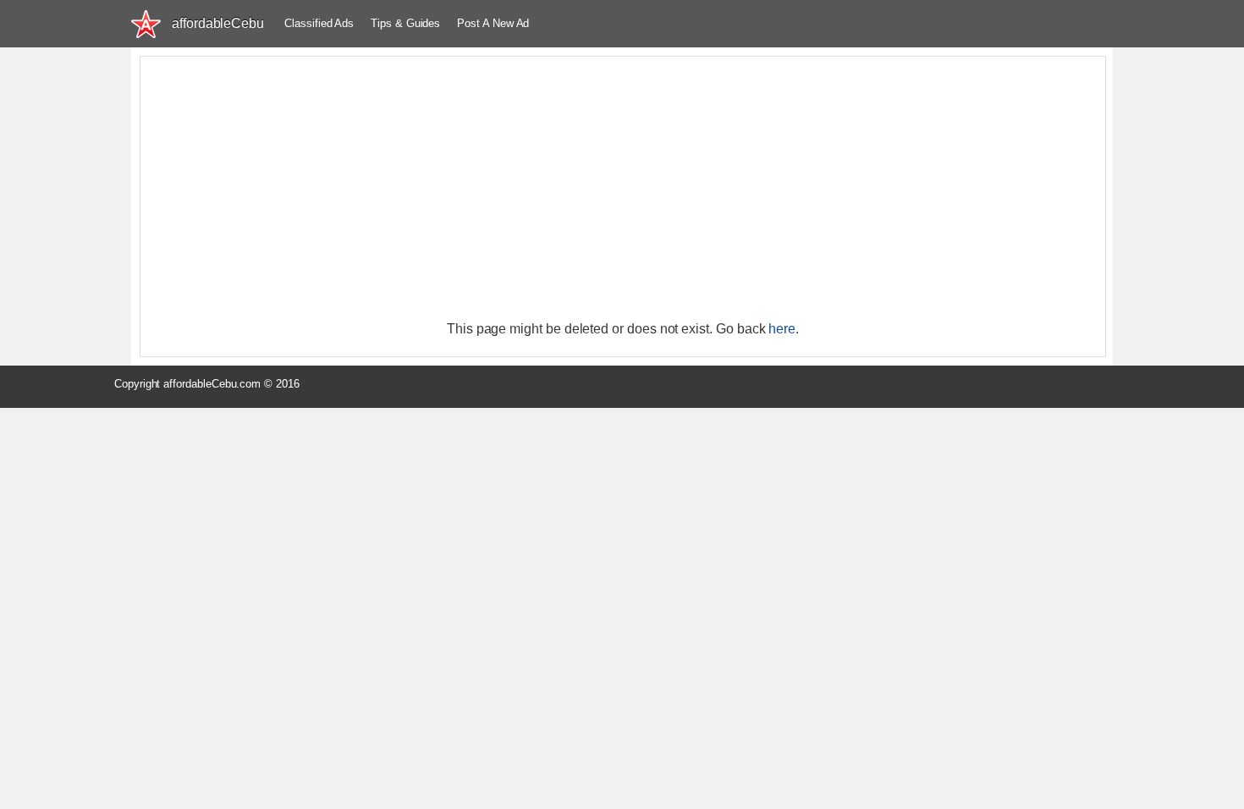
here (781, 329)
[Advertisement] (622, 187)
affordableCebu (218, 23)
